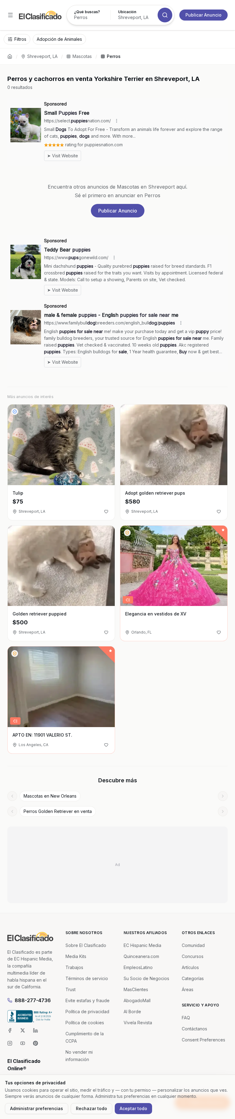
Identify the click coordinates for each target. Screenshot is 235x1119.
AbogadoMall (137, 1000)
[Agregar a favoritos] (106, 511)
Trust (70, 989)
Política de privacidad (87, 1011)
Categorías (193, 978)
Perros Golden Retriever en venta (58, 811)
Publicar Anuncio (203, 14)
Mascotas (82, 56)
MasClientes (136, 989)
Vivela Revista (138, 1022)
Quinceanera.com (141, 956)
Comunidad (193, 945)
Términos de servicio (86, 978)
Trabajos (74, 967)
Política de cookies (84, 1022)
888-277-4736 (33, 1000)
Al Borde (132, 1011)
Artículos (190, 967)
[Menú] (10, 15)
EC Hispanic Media (142, 945)
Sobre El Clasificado (85, 945)
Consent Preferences (203, 1039)
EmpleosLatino (138, 967)
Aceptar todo (133, 1108)
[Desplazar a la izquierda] (12, 796)
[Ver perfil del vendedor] (14, 411)
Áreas (187, 989)
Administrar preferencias (36, 1108)
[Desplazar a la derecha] (223, 796)
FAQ (186, 1017)
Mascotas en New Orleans (50, 796)
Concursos (192, 956)
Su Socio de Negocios (146, 978)
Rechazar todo (91, 1108)
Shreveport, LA (42, 56)
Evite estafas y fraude (87, 1000)
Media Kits (75, 956)
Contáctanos (194, 1028)
